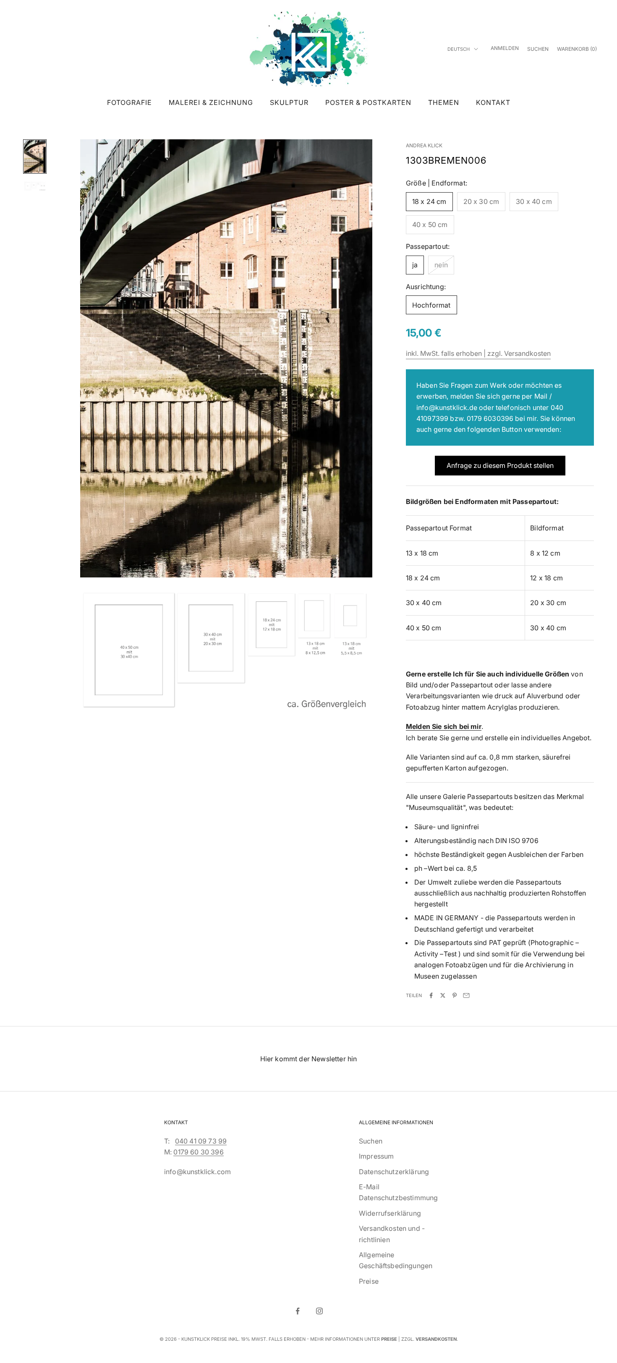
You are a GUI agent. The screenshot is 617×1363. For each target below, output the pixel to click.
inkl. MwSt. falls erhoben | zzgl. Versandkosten (478, 353)
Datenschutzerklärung (394, 1171)
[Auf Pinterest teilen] (454, 995)
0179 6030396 (490, 418)
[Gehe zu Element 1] (35, 156)
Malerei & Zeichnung (211, 102)
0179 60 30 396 (198, 1152)
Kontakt (493, 102)
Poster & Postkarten (368, 102)
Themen (443, 102)
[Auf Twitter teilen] (442, 995)
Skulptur (289, 102)
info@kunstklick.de (446, 407)
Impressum (376, 1156)
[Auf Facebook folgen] (297, 1311)
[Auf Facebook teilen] (431, 995)
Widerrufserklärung (390, 1213)
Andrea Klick (424, 145)
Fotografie (129, 102)
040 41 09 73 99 (201, 1141)
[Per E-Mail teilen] (466, 995)
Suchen (370, 1141)
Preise (369, 1281)
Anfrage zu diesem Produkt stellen (500, 465)
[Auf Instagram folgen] (319, 1311)
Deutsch (458, 49)
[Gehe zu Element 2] (35, 186)
